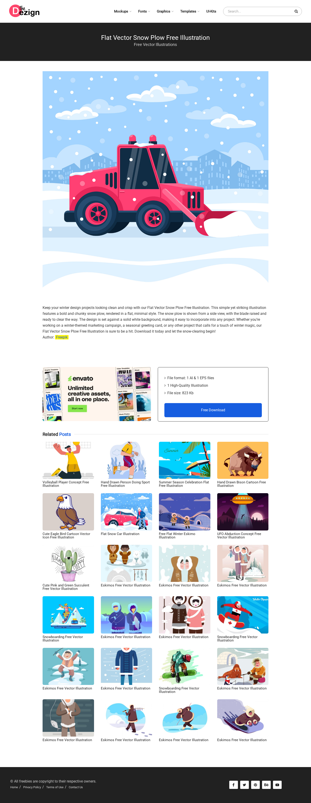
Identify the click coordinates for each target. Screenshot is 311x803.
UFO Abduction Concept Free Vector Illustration (239, 535)
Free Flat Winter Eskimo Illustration (177, 535)
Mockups (121, 11)
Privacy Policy (32, 787)
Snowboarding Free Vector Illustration (63, 638)
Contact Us (76, 787)
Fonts (142, 11)
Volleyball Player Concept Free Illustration (66, 484)
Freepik (62, 337)
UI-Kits (211, 11)
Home (14, 787)
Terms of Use (55, 787)
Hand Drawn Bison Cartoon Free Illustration (241, 484)
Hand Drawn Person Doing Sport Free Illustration (125, 484)
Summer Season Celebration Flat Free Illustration (184, 484)
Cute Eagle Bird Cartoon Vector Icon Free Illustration (66, 535)
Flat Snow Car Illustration (120, 534)
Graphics (163, 11)
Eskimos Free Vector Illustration (125, 585)
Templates (188, 11)
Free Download (213, 410)
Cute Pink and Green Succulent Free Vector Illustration (66, 587)
